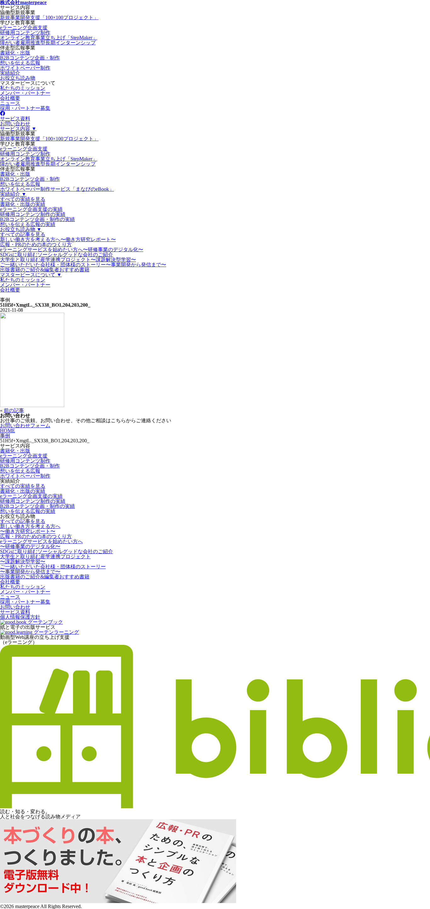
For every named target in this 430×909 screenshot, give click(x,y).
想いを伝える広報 (20, 62)
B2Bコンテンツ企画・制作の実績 (37, 219)
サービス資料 (15, 118)
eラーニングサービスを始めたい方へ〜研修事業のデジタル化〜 (71, 249)
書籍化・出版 (15, 52)
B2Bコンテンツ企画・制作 (30, 57)
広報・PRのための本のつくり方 (36, 244)
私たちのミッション (22, 88)
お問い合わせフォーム (25, 425)
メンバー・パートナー (25, 93)
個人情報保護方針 (20, 617)
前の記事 (14, 410)
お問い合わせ (15, 123)
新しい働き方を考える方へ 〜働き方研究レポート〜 (30, 529)
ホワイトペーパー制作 (25, 68)
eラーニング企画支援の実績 (31, 209)
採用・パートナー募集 (25, 108)
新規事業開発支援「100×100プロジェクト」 (49, 17)
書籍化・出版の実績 (22, 204)
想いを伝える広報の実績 (27, 224)
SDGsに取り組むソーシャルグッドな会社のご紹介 (56, 254)
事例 (5, 435)
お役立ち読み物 (17, 78)
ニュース (10, 103)
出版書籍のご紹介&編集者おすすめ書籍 (44, 269)
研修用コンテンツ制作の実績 (32, 214)
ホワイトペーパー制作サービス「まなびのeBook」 (57, 189)
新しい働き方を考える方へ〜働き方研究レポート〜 (58, 239)
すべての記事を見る (22, 234)
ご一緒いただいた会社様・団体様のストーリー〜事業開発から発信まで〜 (83, 264)
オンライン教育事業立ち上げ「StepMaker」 (48, 37)
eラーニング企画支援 (24, 27)
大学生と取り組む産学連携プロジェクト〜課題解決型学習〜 (68, 259)
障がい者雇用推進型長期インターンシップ (48, 42)
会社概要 (10, 98)
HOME (7, 430)
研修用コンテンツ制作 (25, 32)
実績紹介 (10, 73)
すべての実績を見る (22, 199)
